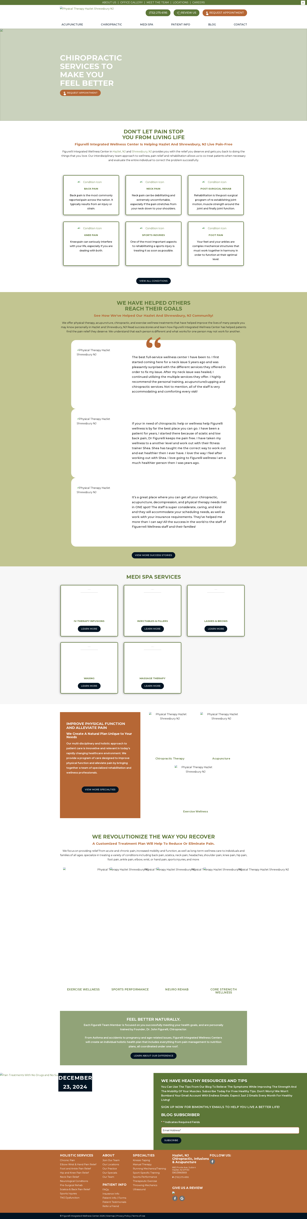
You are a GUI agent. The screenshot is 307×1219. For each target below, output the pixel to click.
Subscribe (171, 1140)
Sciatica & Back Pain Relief (75, 1189)
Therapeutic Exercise (145, 1181)
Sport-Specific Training (146, 1172)
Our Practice (109, 1168)
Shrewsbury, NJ (142, 151)
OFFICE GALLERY (131, 2)
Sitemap (110, 1216)
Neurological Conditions (74, 1181)
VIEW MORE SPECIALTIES (100, 789)
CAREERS (198, 2)
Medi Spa (146, 24)
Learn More (89, 628)
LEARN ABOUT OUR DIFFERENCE (153, 1055)
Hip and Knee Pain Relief (74, 1172)
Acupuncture (72, 24)
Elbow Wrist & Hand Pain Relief (78, 1164)
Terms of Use (138, 1216)
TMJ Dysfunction (69, 1197)
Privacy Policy (123, 1216)
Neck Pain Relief (69, 1176)
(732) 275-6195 (182, 1177)
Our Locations (110, 1164)
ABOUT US (109, 2)
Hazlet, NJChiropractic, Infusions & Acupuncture (190, 1158)
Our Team (108, 1176)
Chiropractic (111, 24)
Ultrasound (139, 1189)
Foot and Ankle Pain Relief (75, 1168)
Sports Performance (145, 1176)
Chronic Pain (67, 1160)
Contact (240, 24)
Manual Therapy (142, 1164)
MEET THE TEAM (158, 2)
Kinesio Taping (141, 1160)
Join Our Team (111, 1160)
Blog (212, 24)
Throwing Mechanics (145, 1185)
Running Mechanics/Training (149, 1168)
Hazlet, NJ (119, 151)
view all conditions (153, 281)
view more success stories (153, 555)
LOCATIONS (180, 2)
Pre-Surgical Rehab (71, 1185)
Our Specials (109, 1172)
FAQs (105, 1189)
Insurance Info (110, 1193)
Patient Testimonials (114, 1202)
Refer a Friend (110, 1206)
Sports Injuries (68, 1193)
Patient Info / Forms (114, 1197)
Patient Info (180, 24)
